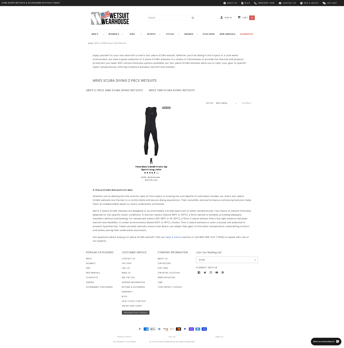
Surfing (90, 282)
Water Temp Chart (132, 306)
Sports (151, 34)
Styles (170, 34)
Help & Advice (174, 237)
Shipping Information (133, 282)
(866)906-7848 (266, 3)
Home (90, 43)
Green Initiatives (166, 277)
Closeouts (92, 277)
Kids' (132, 34)
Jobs (160, 282)
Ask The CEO (128, 277)
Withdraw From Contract (135, 312)
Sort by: (209, 103)
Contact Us (128, 258)
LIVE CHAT (332, 3)
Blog (124, 296)
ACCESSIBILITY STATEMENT (124, 342)
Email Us (126, 272)
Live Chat (127, 263)
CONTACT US (289, 3)
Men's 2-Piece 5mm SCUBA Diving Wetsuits (114, 90)
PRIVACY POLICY (125, 337)
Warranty (127, 291)
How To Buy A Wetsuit (134, 301)
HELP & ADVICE (311, 3)
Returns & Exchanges (133, 287)
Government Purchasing (99, 287)
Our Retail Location (169, 272)
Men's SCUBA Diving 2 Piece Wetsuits (110, 43)
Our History (164, 263)
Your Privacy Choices (170, 287)
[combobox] (165, 17)
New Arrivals (93, 272)
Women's (113, 34)
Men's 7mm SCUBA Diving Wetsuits (172, 90)
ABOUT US (232, 3)
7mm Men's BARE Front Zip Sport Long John (151, 168)
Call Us (126, 268)
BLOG (247, 3)
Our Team (163, 268)
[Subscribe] (255, 260)
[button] (96, 34)
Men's (95, 34)
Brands (188, 34)
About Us (163, 258)
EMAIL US (219, 337)
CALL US (172, 337)
